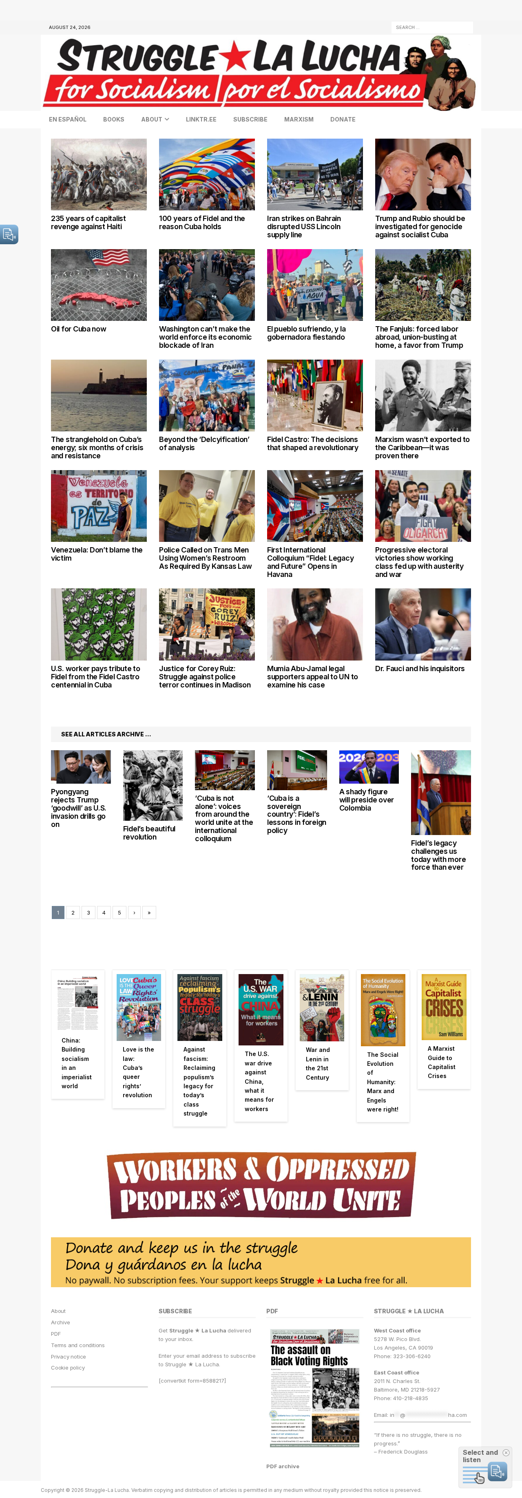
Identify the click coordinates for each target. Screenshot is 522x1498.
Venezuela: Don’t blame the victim (97, 554)
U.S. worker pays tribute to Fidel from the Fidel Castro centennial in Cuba (95, 676)
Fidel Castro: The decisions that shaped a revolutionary (312, 443)
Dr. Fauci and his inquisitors (420, 668)
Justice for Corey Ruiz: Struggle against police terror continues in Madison (205, 676)
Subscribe (250, 119)
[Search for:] (432, 26)
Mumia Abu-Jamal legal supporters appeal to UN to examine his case (312, 676)
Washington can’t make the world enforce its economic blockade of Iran (205, 337)
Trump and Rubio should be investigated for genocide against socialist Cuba (420, 226)
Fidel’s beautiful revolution (149, 832)
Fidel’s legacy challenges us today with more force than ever (438, 855)
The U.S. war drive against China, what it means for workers (259, 1081)
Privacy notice (68, 1356)
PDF (55, 1333)
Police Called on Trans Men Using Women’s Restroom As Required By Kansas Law (205, 558)
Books (113, 119)
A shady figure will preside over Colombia (366, 799)
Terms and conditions (78, 1345)
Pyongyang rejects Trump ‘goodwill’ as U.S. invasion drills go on (78, 807)
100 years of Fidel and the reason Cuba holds (202, 222)
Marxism (299, 119)
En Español (67, 119)
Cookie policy (67, 1367)
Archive (60, 1322)
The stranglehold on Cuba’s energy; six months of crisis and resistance (97, 447)
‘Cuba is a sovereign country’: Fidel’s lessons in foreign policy (296, 814)
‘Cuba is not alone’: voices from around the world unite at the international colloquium (224, 818)
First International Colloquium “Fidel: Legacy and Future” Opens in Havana (310, 562)
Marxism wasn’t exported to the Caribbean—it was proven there (422, 447)
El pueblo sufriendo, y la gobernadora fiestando (306, 333)
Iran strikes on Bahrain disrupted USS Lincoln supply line (304, 226)
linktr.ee (201, 119)
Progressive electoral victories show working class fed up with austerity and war (419, 562)
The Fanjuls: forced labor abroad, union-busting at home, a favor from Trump (419, 337)
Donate (343, 119)
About (151, 119)
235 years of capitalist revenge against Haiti (88, 222)
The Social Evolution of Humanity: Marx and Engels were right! (382, 1082)
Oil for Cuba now (78, 329)
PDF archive (282, 1466)
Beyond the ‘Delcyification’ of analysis (204, 443)
